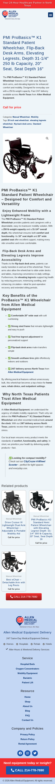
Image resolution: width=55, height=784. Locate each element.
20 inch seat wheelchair (18, 120)
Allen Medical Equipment (20, 372)
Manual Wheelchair (21, 117)
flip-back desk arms (23, 124)
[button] (50, 14)
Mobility (34, 117)
